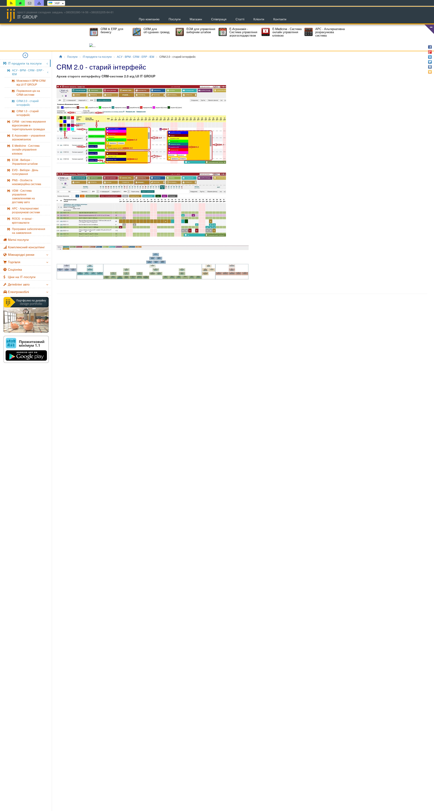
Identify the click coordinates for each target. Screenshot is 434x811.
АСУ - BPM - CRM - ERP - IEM (135, 56)
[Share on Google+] (430, 52)
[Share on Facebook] (430, 47)
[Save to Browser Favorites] (430, 72)
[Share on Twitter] (430, 62)
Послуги (175, 19)
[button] (429, 29)
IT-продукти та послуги (97, 56)
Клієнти (258, 19)
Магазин (196, 19)
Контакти (279, 19)
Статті (240, 19)
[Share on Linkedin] (430, 57)
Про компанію (149, 19)
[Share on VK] (430, 67)
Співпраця (218, 19)
